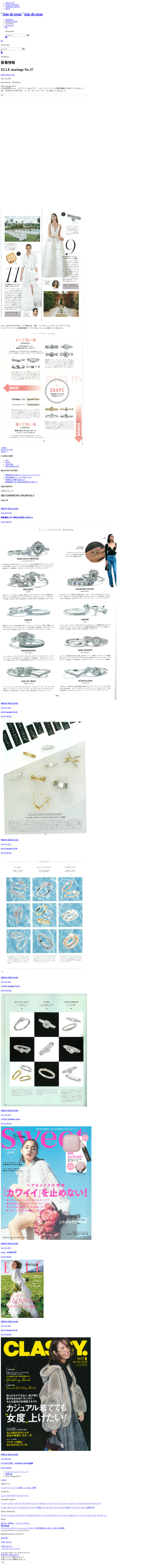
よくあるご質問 (30, 1488)
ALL (7, 460)
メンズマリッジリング (76, 1503)
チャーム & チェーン (71, 1515)
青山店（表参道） (8, 1523)
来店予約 (4, 1538)
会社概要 (61, 1528)
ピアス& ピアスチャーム (34, 1515)
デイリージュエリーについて (12, 1515)
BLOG (7, 462)
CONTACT (9, 25)
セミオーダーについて (10, 1507)
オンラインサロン (23, 1523)
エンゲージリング (31, 1503)
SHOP (7, 9)
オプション (53, 1507)
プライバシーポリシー (10, 1528)
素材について (42, 1507)
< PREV (4, 448)
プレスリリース (22, 1496)
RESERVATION (11, 21)
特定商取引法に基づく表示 (46, 1528)
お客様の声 (89, 1507)
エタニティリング (46, 1503)
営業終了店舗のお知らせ (15, 480)
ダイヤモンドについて (28, 1507)
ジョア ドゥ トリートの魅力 (12, 1488)
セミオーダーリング (93, 1503)
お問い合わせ (6, 1542)
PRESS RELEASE (8, 75)
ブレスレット (102, 1515)
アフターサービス (78, 1507)
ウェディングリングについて (12, 1503)
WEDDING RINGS (12, 7)
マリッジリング (60, 1503)
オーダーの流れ (64, 1507)
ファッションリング (88, 1515)
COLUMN (9, 464)
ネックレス (58, 1515)
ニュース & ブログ (8, 1496)
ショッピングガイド (27, 1528)
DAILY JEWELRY (12, 5)
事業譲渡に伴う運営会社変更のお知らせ (21, 482)
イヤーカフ (49, 1515)
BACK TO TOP (7, 450)
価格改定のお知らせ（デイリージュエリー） (23, 475)
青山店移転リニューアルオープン (18, 477)
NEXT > (4, 452)
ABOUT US (9, 3)
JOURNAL (9, 20)
